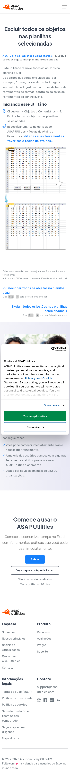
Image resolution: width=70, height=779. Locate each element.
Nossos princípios (13, 638)
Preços (41, 645)
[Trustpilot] (58, 700)
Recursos (43, 632)
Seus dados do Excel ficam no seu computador (16, 715)
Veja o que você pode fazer (35, 570)
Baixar (35, 559)
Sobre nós (8, 632)
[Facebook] (45, 700)
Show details (51, 405)
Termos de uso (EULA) (17, 691)
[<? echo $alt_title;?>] (35, 198)
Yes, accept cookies (35, 415)
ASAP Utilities (11, 55)
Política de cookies (14, 704)
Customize (33, 427)
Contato (7, 667)
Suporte (42, 651)
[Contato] (39, 700)
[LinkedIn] (52, 700)
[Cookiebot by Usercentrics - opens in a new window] (51, 349)
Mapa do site (10, 738)
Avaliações (44, 638)
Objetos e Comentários (37, 55)
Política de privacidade (17, 698)
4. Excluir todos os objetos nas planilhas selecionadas (34, 116)
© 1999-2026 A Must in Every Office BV (27, 759)
